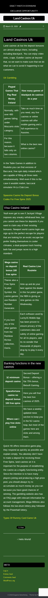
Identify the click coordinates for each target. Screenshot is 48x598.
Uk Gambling (9, 78)
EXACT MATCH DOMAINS (23, 5)
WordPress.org (9, 581)
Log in (5, 571)
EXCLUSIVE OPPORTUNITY (24, 11)
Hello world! (25, 539)
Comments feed (9, 577)
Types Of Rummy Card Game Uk (19, 518)
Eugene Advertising (20, 595)
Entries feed (8, 574)
